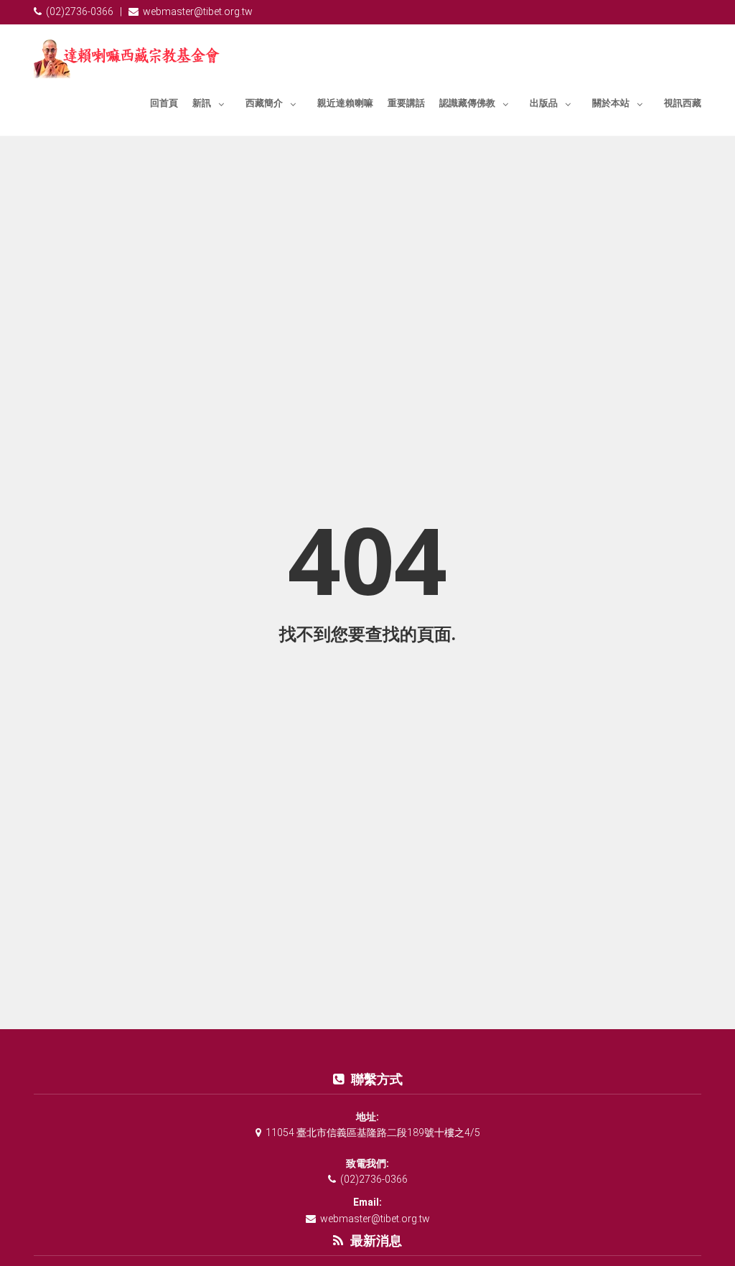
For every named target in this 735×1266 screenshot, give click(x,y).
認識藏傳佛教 (467, 103)
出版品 (544, 103)
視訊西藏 (682, 103)
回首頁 (164, 103)
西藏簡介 (264, 103)
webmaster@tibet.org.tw (198, 11)
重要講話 (406, 103)
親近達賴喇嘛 (345, 103)
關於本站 (610, 103)
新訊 (201, 103)
